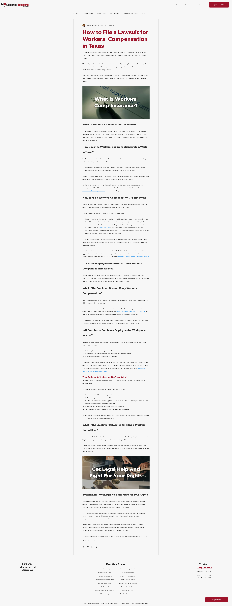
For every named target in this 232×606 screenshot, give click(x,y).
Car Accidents (101, 13)
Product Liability (130, 579)
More (143, 13)
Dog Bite (130, 590)
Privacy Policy (125, 603)
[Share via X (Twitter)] (88, 547)
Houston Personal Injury (105, 569)
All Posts (76, 13)
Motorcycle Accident (131, 13)
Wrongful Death (130, 569)
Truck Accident (107, 576)
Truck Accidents (115, 13)
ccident (109, 572)
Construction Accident (107, 590)
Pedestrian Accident (107, 587)
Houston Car (102, 572)
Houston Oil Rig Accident (127, 594)
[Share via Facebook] (83, 547)
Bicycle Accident (107, 583)
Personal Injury (88, 13)
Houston (100, 576)
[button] (178, 5)
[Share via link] (97, 547)
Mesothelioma (130, 587)
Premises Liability (130, 576)
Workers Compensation (90, 541)
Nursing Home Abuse (130, 583)
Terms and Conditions (137, 603)
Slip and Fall (130, 572)
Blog (146, 603)
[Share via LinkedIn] (92, 547)
